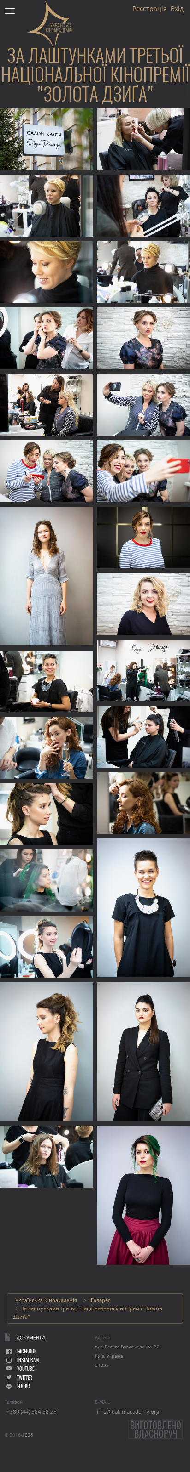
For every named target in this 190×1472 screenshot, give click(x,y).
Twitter (24, 1377)
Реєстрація (149, 9)
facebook (26, 1351)
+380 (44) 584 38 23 (31, 1411)
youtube (25, 1368)
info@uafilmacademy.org (128, 1411)
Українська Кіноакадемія (46, 1299)
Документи (31, 1337)
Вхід (177, 9)
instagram (28, 1360)
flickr (23, 1386)
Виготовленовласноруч (155, 1429)
